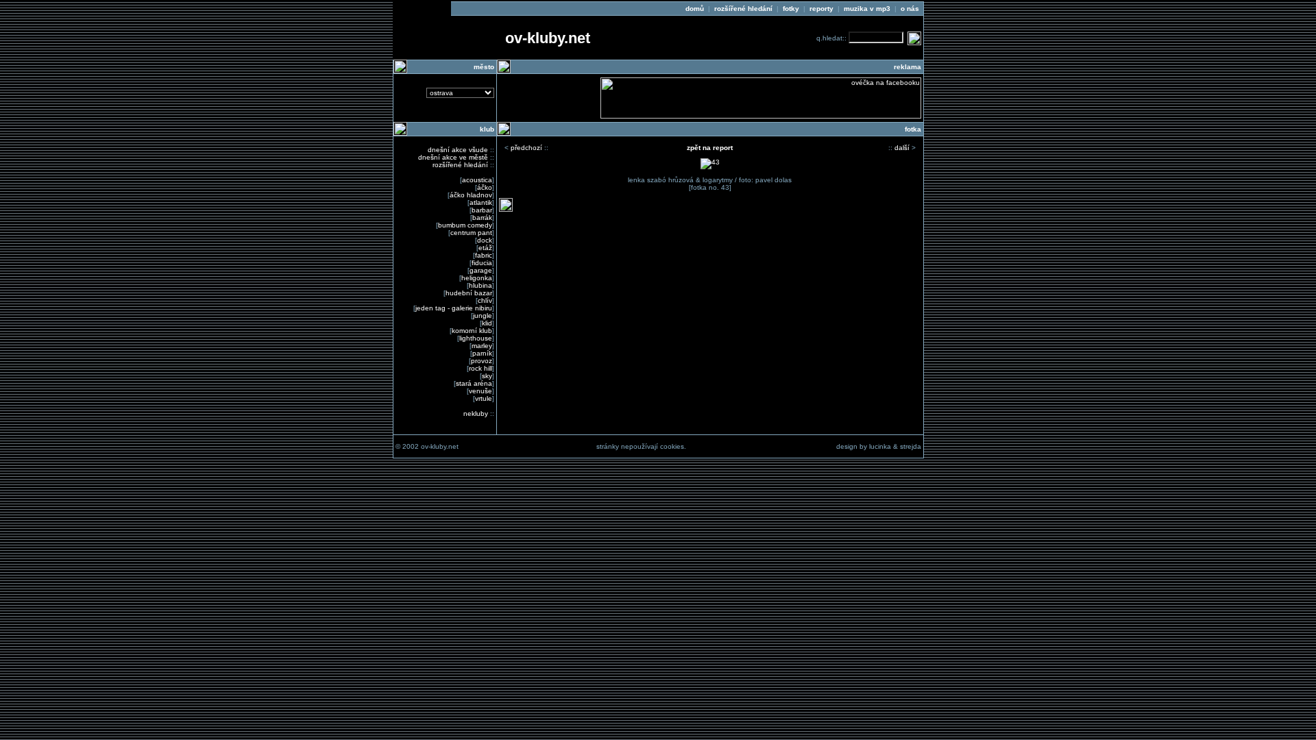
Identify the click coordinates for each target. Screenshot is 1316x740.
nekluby (475, 413)
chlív (485, 300)
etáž (485, 247)
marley (482, 345)
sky (487, 376)
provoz (481, 361)
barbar (482, 210)
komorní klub (472, 330)
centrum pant (471, 232)
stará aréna (474, 383)
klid (487, 323)
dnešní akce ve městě (453, 157)
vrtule (483, 398)
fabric (483, 255)
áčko (484, 187)
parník (482, 353)
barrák (482, 217)
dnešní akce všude (458, 149)
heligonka (476, 278)
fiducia (482, 263)
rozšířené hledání (460, 165)
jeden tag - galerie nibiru (453, 308)
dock (484, 240)
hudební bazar (469, 293)
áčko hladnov (471, 195)
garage (481, 270)
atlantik (481, 202)
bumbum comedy (465, 225)
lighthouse (475, 338)
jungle (482, 315)
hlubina (480, 285)
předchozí (526, 147)
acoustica (477, 180)
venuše (480, 391)
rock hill (480, 368)
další (902, 147)
